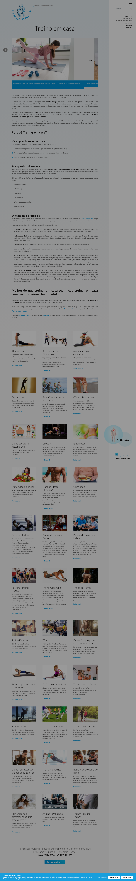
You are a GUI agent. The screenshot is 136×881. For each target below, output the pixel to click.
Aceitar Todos (127, 877)
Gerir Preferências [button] (102, 877)
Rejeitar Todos (114, 877)
